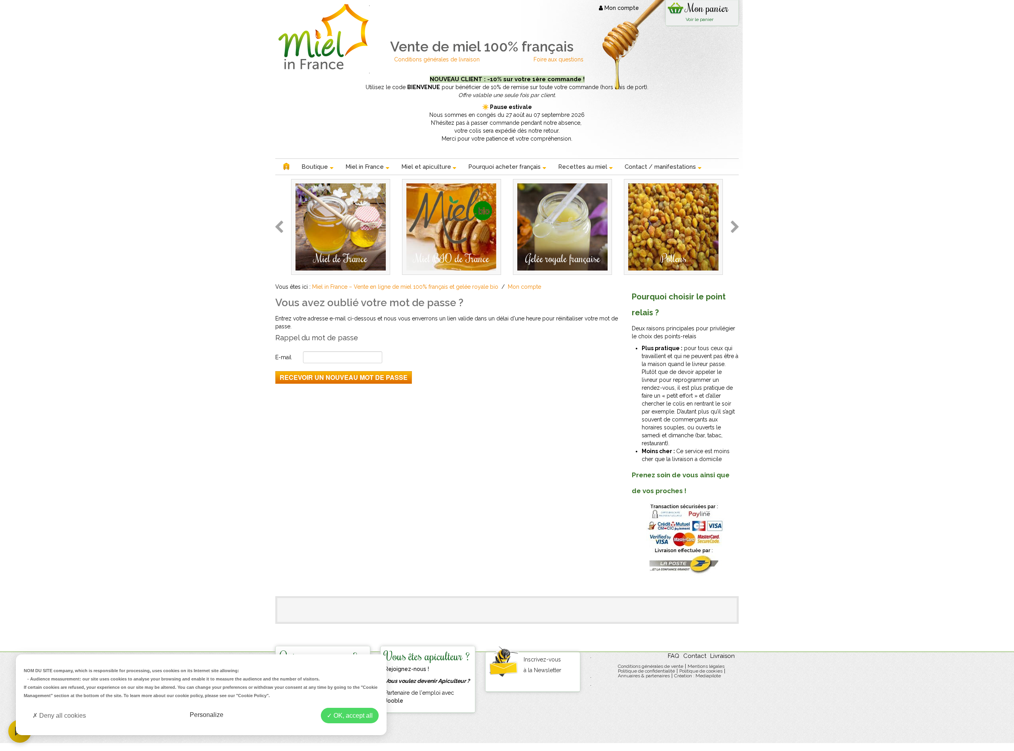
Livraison (722, 656)
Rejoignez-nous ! (407, 669)
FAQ (673, 656)
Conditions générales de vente (650, 666)
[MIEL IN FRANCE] (322, 36)
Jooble (394, 701)
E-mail (283, 357)
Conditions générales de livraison (437, 59)
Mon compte (621, 8)
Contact (694, 656)
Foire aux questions (558, 59)
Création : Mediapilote (697, 675)
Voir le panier (699, 19)
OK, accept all (352, 715)
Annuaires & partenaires (644, 675)
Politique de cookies (700, 671)
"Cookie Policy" (252, 695)
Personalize (206, 714)
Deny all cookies (62, 715)
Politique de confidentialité (646, 671)
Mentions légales (706, 666)
